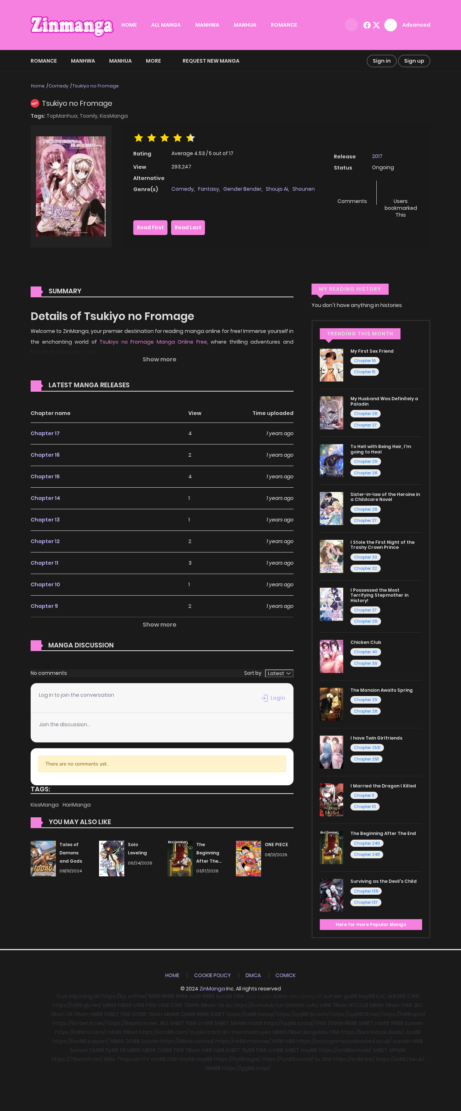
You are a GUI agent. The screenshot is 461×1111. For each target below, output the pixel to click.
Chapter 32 (365, 568)
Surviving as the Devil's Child (383, 881)
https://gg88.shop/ (246, 1068)
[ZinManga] (72, 24)
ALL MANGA (166, 24)
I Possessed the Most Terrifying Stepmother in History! (379, 595)
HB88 (96, 1014)
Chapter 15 (45, 476)
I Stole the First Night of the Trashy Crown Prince (382, 544)
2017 (377, 156)
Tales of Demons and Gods (70, 852)
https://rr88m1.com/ (80, 1032)
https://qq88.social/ (289, 1023)
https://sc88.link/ (354, 1059)
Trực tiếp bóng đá (78, 996)
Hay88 (367, 996)
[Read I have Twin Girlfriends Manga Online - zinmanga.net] (331, 751)
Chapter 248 (367, 854)
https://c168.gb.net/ (77, 1005)
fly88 (112, 1050)
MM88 (171, 1014)
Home (38, 86)
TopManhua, (63, 115)
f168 (125, 1014)
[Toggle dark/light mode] (351, 24)
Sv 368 (323, 1059)
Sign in (382, 60)
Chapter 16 (45, 455)
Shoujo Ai (277, 189)
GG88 (132, 1041)
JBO (418, 1005)
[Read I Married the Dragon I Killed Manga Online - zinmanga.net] (331, 799)
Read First (150, 227)
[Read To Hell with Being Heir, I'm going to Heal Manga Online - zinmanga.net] (331, 460)
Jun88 (413, 1032)
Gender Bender (242, 189)
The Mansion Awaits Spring (381, 690)
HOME (129, 24)
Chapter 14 (45, 498)
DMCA (253, 975)
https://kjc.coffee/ (124, 996)
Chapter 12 (45, 541)
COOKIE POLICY (212, 975)
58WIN (238, 1023)
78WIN (191, 1005)
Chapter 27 (365, 425)
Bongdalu (315, 1032)
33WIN (335, 1023)
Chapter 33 (365, 557)
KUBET (233, 1050)
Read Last (188, 227)
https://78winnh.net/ (77, 1059)
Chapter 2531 (367, 747)
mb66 (255, 1023)
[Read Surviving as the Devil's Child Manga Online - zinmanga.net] (331, 895)
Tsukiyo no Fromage (95, 86)
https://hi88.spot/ (403, 1014)
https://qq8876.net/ (355, 1014)
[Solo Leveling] (111, 858)
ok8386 (396, 996)
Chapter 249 (367, 843)
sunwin (402, 1041)
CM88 (187, 1014)
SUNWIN (294, 1005)
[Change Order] (143, 385)
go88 (350, 996)
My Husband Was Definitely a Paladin (384, 401)
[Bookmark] (401, 189)
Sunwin (414, 1023)
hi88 (406, 1005)
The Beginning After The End (383, 833)
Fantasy (208, 189)
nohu (311, 1005)
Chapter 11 (44, 562)
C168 (413, 996)
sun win (333, 996)
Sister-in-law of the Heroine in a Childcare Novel (385, 496)
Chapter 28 (365, 413)
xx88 (195, 996)
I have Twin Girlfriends (376, 738)
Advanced (416, 24)
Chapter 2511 (366, 759)
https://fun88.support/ (81, 1041)
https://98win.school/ (187, 1041)
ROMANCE (284, 24)
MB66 (110, 1005)
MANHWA (207, 24)
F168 (239, 996)
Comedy (58, 86)
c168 (138, 1005)
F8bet (130, 1032)
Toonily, (90, 115)
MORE (153, 60)
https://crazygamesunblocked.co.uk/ (344, 1041)
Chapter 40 (365, 652)
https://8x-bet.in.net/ (79, 1023)
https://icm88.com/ (163, 1032)
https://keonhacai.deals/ (372, 1032)
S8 (69, 1014)
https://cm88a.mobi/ (344, 1050)
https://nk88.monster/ (243, 1041)
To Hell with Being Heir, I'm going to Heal (380, 449)
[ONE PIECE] (248, 858)
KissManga (114, 115)
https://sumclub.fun (258, 1005)
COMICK (286, 975)
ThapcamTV (133, 1059)
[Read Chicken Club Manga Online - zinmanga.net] (331, 656)
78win (339, 1005)
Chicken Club (365, 642)
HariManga (77, 804)
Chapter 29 (365, 461)
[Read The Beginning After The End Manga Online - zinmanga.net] (331, 847)
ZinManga (212, 988)
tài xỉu (224, 1005)
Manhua (120, 60)
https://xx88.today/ (251, 1014)
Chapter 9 (44, 606)
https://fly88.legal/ (237, 1059)
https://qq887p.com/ (302, 1014)
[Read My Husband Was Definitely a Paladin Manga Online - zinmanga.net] (331, 412)
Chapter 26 (365, 621)
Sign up (414, 60)
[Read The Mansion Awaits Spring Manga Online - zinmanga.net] (331, 704)
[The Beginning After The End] (180, 858)
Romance (44, 60)
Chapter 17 (45, 433)
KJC (381, 996)
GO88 (139, 1014)
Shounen (303, 189)
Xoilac (280, 996)
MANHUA (245, 24)
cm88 (205, 1023)
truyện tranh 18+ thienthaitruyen (230, 1032)
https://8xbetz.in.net (132, 1023)
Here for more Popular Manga (371, 924)
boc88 (224, 996)
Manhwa (83, 60)
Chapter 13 (45, 519)
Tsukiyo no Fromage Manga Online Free (153, 342)
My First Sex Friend (372, 351)
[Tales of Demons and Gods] (43, 858)
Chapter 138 (366, 891)
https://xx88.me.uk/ (400, 1059)
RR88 (154, 996)
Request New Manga (211, 60)
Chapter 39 (365, 663)
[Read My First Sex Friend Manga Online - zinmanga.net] (331, 364)
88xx (110, 1059)
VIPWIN (397, 1050)
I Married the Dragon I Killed (383, 786)
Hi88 (277, 1041)
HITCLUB (358, 1005)
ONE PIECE (276, 844)
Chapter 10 (45, 584)
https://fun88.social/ (287, 1059)
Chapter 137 (366, 902)
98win (208, 1005)
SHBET (111, 1014)
